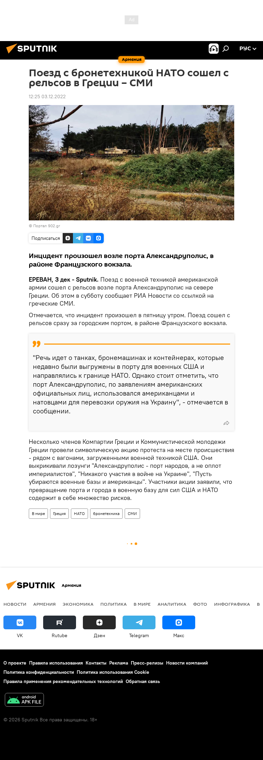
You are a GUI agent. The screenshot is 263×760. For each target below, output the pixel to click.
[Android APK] (24, 700)
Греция (59, 513)
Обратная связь (143, 681)
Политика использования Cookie (113, 672)
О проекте (14, 663)
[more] (226, 423)
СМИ (132, 513)
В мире (38, 513)
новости (14, 604)
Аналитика (172, 604)
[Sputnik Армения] (33, 54)
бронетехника (106, 513)
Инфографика (232, 604)
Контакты (96, 663)
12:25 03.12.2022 (47, 96)
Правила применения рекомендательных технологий (63, 681)
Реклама (118, 663)
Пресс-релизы (147, 663)
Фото (200, 604)
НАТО (79, 513)
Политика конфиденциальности (38, 672)
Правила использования (56, 663)
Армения (44, 604)
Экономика (78, 604)
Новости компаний (187, 663)
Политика (113, 604)
